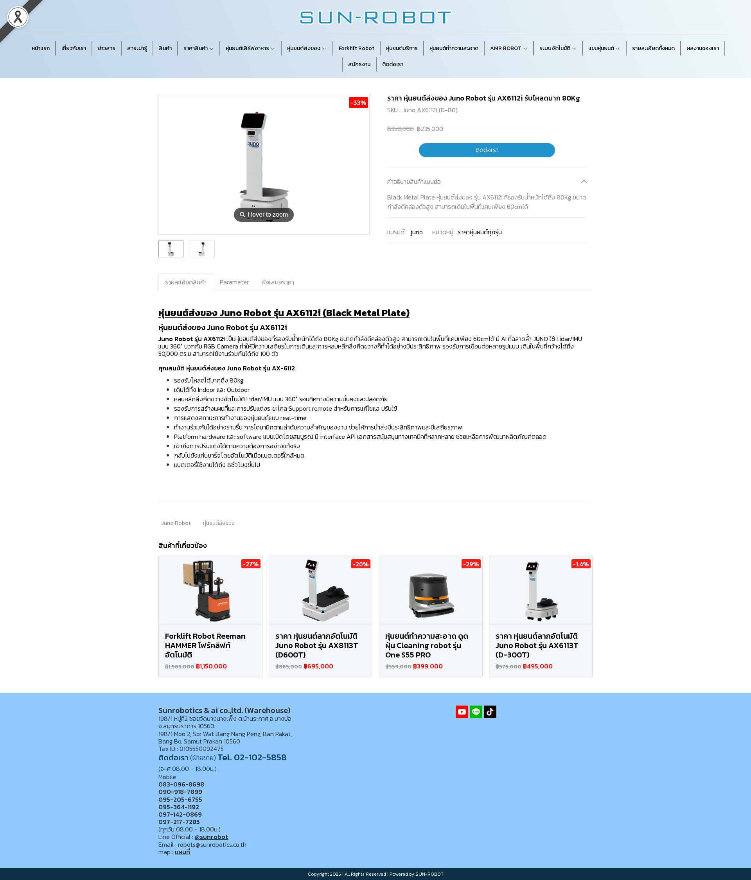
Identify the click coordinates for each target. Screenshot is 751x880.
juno (417, 232)
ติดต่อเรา (487, 150)
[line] (476, 712)
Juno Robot (176, 523)
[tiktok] (490, 712)
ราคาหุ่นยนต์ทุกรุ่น (480, 232)
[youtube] (462, 712)
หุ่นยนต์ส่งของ (219, 523)
